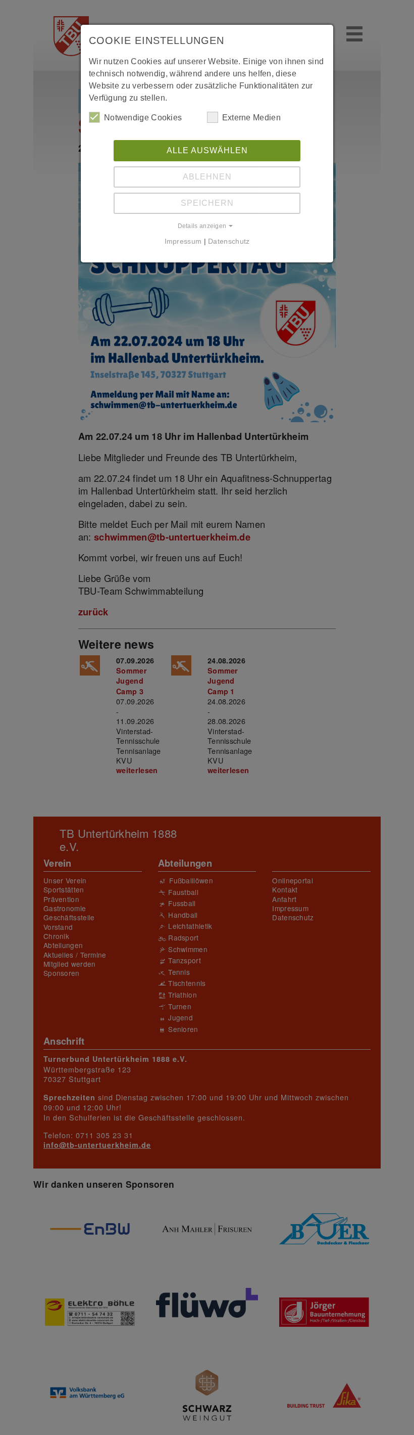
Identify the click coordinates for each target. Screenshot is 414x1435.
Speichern (207, 203)
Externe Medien (251, 117)
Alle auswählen (207, 150)
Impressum (183, 241)
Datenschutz (228, 241)
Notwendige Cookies (143, 117)
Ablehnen (207, 176)
